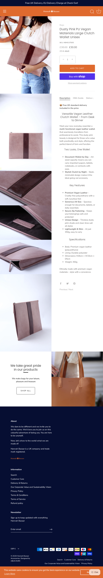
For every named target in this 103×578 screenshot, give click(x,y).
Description (65, 98)
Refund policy (17, 503)
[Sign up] (51, 529)
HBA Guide (78, 98)
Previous (64, 289)
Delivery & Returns (19, 483)
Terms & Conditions (19, 495)
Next (71, 289)
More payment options (77, 83)
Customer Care (17, 479)
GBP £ (13, 549)
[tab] (66, 98)
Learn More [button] (9, 574)
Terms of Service (18, 499)
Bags (62, 25)
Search (14, 475)
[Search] (92, 12)
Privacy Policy (17, 491)
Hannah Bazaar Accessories (20, 557)
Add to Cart (77, 68)
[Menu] (5, 11)
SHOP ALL (26, 391)
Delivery (90, 98)
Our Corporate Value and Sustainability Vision (31, 487)
